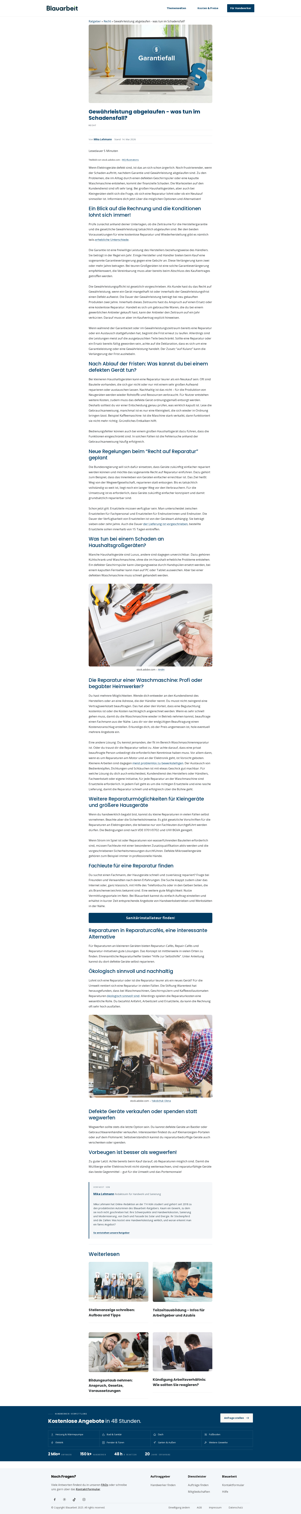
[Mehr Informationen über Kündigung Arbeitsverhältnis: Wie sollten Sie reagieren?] (183, 1352)
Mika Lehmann (103, 139)
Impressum (215, 1507)
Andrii (161, 669)
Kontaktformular (88, 1489)
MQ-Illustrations (130, 159)
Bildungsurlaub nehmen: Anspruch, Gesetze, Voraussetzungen (111, 1385)
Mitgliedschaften (199, 1492)
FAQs (104, 1485)
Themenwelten (176, 8)
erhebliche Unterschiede (112, 240)
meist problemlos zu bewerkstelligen (157, 763)
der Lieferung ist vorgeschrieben (165, 524)
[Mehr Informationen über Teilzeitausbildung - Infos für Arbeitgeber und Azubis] (183, 1282)
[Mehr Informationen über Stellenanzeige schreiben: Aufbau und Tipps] (118, 1282)
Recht (107, 21)
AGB (199, 1507)
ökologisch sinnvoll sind (123, 996)
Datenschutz (236, 1507)
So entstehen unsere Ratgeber (111, 1232)
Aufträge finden (198, 1485)
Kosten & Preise (208, 8)
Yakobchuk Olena (161, 1100)
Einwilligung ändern (179, 1507)
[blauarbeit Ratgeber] (62, 8)
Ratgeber (95, 21)
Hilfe (225, 1492)
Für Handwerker (240, 8)
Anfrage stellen (234, 1418)
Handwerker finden (163, 1485)
